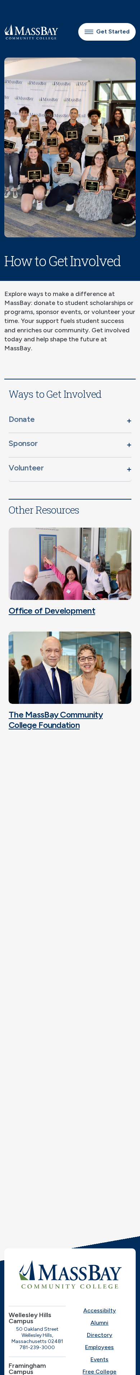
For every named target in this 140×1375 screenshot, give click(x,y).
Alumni (99, 1322)
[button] (70, 421)
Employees (99, 1347)
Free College (99, 1371)
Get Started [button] (113, 31)
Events (99, 1359)
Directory (99, 1334)
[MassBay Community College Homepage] (31, 32)
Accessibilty (99, 1310)
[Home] (70, 1274)
